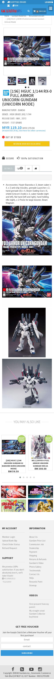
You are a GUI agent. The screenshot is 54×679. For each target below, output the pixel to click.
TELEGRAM (6, 581)
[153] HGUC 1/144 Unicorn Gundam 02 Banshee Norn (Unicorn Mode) (13, 464)
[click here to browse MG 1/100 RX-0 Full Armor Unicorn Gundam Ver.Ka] (41, 447)
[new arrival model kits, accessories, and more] (13, 492)
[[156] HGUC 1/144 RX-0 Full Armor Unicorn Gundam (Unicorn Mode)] (27, 51)
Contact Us (34, 574)
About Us (33, 537)
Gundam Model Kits (19, 16)
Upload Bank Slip (9, 540)
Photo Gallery (35, 566)
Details (8, 168)
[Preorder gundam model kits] (40, 505)
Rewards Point (35, 581)
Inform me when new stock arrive (27, 143)
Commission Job (36, 544)
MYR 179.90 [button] (28, 128)
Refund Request (9, 548)
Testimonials (35, 570)
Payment (33, 551)
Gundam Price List (37, 540)
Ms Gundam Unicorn (36, 16)
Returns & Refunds (38, 559)
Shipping (33, 555)
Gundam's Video (36, 563)
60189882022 (9, 578)
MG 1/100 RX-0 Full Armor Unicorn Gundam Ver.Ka (40, 463)
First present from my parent (39, 605)
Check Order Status (11, 544)
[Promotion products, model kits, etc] (13, 505)
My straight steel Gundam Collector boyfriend (37, 613)
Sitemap (33, 585)
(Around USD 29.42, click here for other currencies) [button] (24, 131)
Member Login (8, 537)
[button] (12, 127)
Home (6, 16)
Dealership (34, 548)
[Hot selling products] (40, 492)
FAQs (31, 578)
